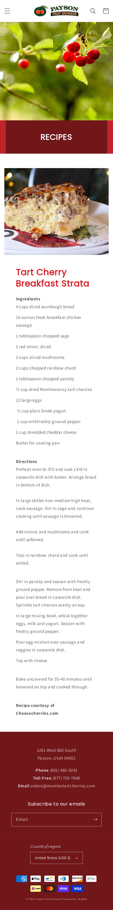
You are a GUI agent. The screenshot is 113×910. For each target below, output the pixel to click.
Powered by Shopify (75, 898)
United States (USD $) (52, 857)
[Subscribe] (95, 819)
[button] (7, 11)
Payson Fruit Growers (49, 898)
